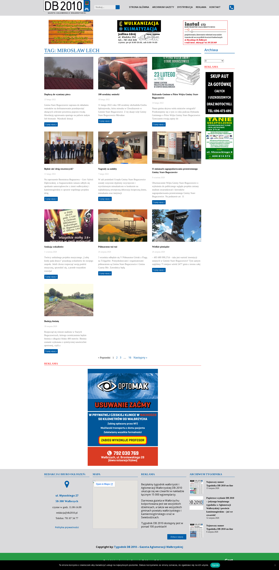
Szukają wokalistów (54, 247)
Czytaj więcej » (51, 124)
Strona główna (139, 7)
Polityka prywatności (67, 527)
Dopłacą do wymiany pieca (57, 94)
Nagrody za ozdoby (107, 169)
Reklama (201, 7)
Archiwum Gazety (163, 7)
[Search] (118, 7)
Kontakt (215, 7)
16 (129, 357)
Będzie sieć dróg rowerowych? (58, 169)
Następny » (140, 357)
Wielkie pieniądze (160, 247)
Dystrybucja (185, 7)
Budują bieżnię (51, 321)
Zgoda (215, 565)
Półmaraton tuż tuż (107, 247)
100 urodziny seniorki (108, 94)
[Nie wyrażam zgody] (275, 565)
